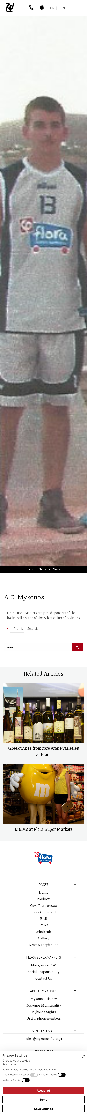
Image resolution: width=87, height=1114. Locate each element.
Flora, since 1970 (43, 965)
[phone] (31, 8)
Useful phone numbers (43, 1018)
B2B (43, 918)
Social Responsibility (43, 972)
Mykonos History (43, 999)
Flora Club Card (43, 912)
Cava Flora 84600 (43, 905)
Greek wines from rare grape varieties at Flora (43, 751)
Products (44, 899)
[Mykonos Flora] (10, 8)
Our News (39, 569)
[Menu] (77, 8)
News (57, 569)
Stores (43, 925)
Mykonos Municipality (43, 1005)
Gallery (43, 938)
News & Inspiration (43, 945)
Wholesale (43, 932)
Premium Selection (26, 628)
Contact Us (43, 978)
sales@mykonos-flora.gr (43, 1038)
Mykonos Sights (43, 1012)
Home (43, 892)
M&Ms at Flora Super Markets (43, 829)
